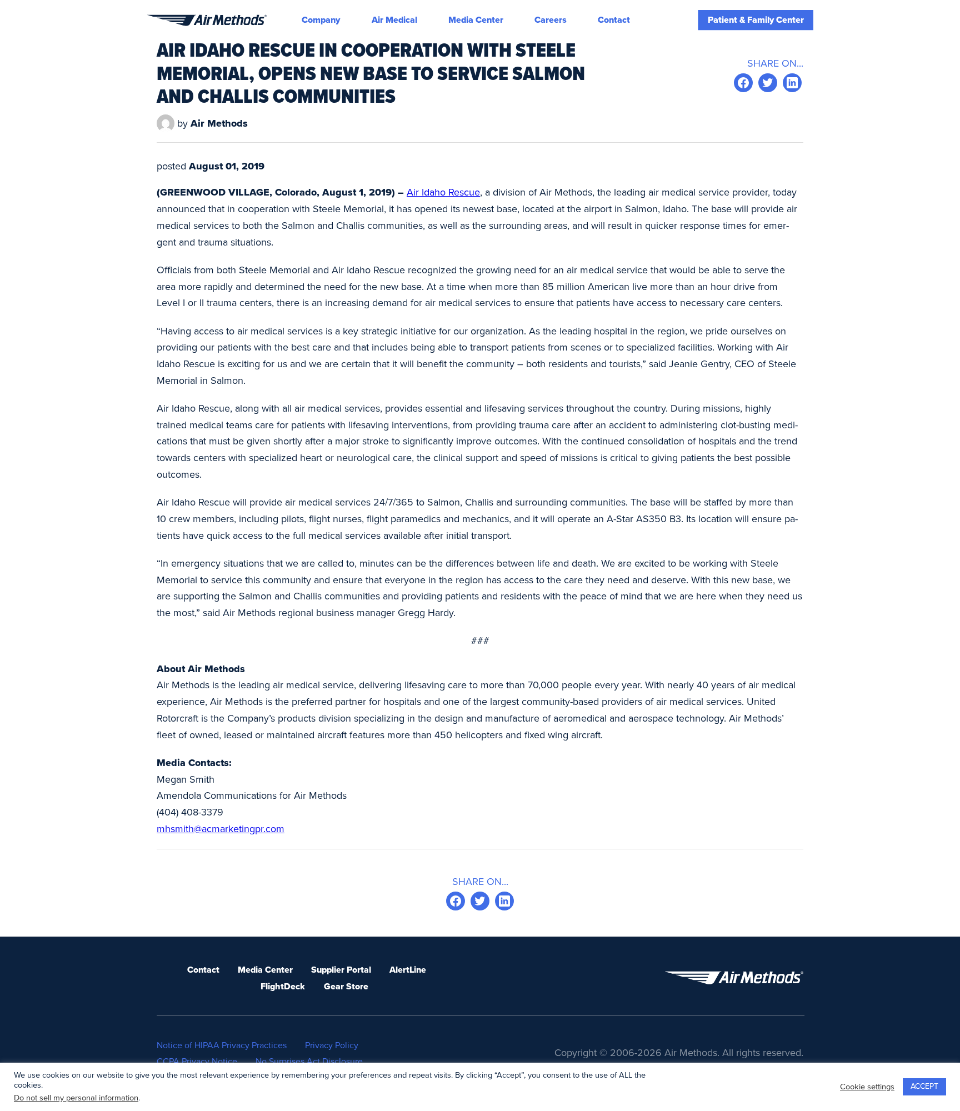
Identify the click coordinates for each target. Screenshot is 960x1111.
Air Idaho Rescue (443, 192)
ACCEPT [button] (924, 1086)
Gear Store (346, 986)
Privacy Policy (331, 1045)
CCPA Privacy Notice (197, 1061)
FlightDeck (283, 986)
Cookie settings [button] (867, 1087)
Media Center (475, 20)
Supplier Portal (341, 969)
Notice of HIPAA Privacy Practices (222, 1045)
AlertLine (407, 969)
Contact (614, 20)
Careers (550, 20)
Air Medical (394, 20)
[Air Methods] (207, 20)
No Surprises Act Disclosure (309, 1061)
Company (321, 20)
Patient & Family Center (756, 20)
